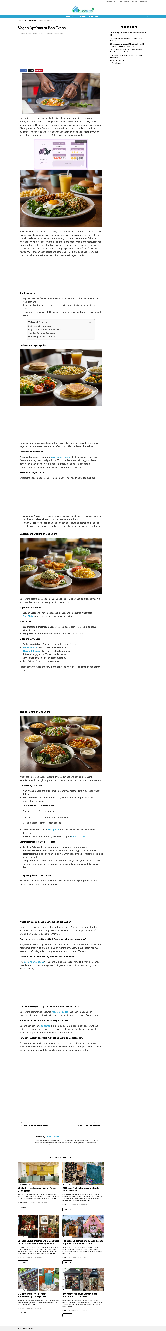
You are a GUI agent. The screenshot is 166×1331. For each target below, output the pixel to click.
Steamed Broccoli (31, 651)
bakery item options (34, 962)
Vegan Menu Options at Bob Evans (44, 329)
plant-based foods (60, 457)
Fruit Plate (27, 616)
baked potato (78, 836)
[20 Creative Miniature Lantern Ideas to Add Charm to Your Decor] (83, 1279)
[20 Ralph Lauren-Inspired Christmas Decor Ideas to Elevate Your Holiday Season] (38, 1226)
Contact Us (108, 2)
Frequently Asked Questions (41, 336)
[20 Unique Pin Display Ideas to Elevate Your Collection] (83, 1173)
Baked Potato (29, 647)
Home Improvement (25, 1184)
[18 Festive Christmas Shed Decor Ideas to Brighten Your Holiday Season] (83, 1226)
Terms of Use (143, 2)
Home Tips (93, 16)
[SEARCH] (147, 16)
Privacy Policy (118, 2)
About (75, 16)
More (54, 1198)
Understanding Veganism (40, 326)
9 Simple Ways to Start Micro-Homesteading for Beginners (32, 1295)
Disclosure (126, 2)
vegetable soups (60, 1012)
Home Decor (67, 1184)
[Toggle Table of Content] (89, 322)
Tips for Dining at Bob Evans (41, 333)
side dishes (44, 1026)
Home (67, 16)
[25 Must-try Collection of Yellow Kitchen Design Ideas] (38, 1173)
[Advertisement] (61, 52)
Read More (23, 1207)
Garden (83, 16)
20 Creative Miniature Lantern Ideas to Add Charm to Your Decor (81, 1295)
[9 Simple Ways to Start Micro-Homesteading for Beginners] (38, 1279)
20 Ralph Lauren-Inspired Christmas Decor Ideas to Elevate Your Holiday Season (38, 1242)
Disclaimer (134, 2)
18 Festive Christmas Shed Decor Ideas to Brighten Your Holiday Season (82, 1242)
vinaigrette (53, 829)
